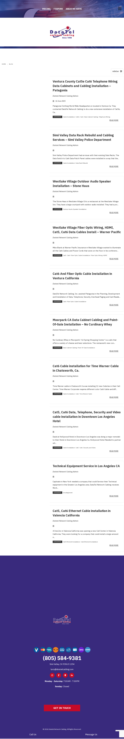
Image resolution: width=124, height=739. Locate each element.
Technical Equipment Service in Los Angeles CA (86, 466)
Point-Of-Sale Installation (86, 348)
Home (4, 64)
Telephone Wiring (104, 117)
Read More (113, 120)
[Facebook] (59, 675)
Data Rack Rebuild (82, 163)
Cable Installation (69, 117)
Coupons (58, 9)
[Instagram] (52, 675)
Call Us (32, 734)
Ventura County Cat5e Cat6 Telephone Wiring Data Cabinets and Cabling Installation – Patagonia (85, 85)
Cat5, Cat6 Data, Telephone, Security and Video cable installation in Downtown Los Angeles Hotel (87, 416)
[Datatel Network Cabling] (62, 32)
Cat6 (81, 117)
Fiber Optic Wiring (97, 255)
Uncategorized (67, 493)
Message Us (91, 734)
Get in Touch (62, 708)
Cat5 (64, 255)
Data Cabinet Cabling (91, 117)
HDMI (105, 255)
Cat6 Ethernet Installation (89, 542)
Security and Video (89, 448)
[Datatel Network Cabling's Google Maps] (65, 675)
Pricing (46, 9)
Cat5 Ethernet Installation (71, 542)
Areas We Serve (74, 9)
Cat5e (77, 117)
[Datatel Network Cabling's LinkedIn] (72, 675)
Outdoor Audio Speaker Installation (74, 209)
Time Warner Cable (85, 394)
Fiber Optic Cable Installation (80, 255)
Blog (11, 64)
